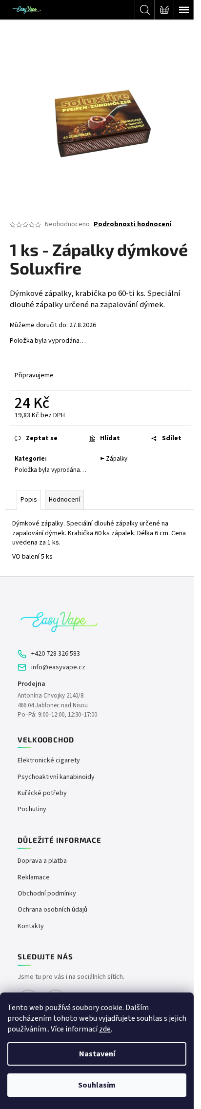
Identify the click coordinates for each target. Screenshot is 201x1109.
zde (105, 1029)
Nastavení (97, 1054)
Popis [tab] (28, 500)
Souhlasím (97, 1085)
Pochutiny (32, 809)
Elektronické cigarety (49, 760)
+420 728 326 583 (55, 654)
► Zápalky (113, 458)
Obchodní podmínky (47, 893)
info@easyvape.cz (58, 667)
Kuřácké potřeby (42, 793)
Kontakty (31, 926)
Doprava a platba (42, 861)
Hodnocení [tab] (64, 500)
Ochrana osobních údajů (52, 909)
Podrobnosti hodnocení (132, 224)
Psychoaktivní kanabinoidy (56, 777)
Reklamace (34, 877)
